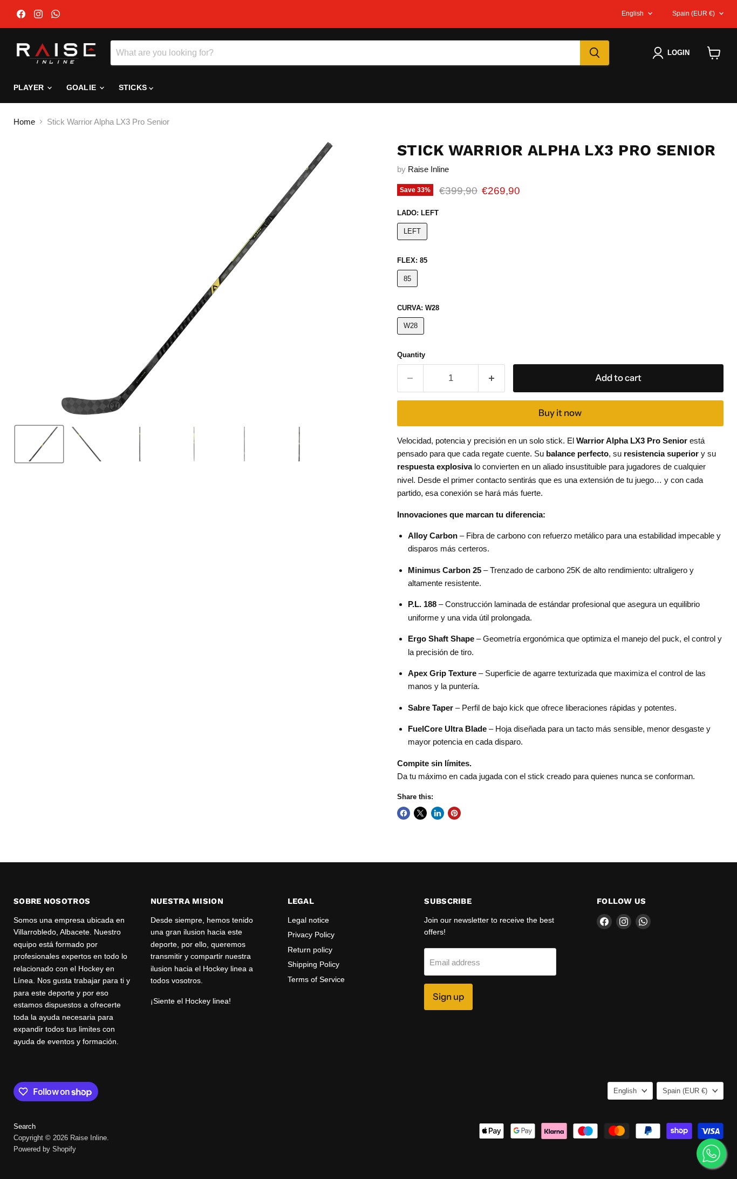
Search (24, 1126)
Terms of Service (316, 979)
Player (29, 87)
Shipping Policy (313, 964)
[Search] (594, 52)
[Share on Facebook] (403, 813)
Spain (693, 13)
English (633, 13)
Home (24, 121)
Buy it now (560, 412)
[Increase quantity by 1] (492, 378)
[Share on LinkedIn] (437, 813)
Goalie (82, 87)
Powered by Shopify (44, 1149)
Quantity (411, 355)
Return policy (310, 949)
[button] (673, 52)
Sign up (448, 996)
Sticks (134, 87)
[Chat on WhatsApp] (711, 1153)
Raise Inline (428, 169)
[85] (409, 289)
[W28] (412, 337)
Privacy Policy (311, 934)
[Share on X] (420, 813)
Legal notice (308, 920)
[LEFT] (414, 242)
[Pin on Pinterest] (454, 813)
